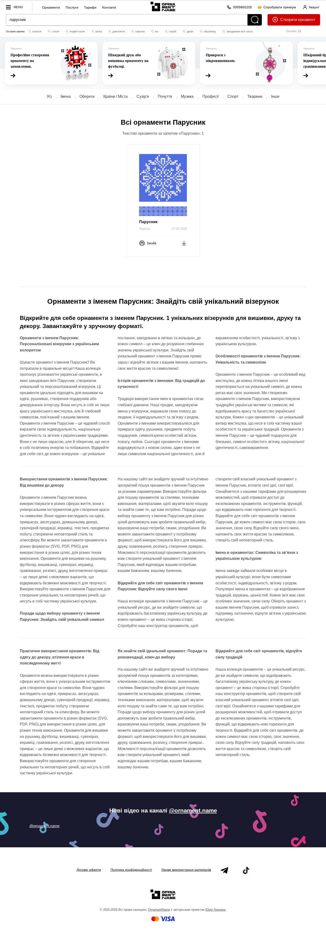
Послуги (72, 7)
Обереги (87, 96)
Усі (49, 96)
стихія (55, 31)
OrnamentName (159, 909)
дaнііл (189, 31)
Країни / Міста (115, 96)
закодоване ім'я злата (239, 31)
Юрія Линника (215, 909)
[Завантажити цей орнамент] (184, 243)
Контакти (109, 7)
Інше (275, 96)
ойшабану (209, 31)
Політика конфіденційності (131, 870)
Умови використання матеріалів (186, 870)
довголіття (118, 31)
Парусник (148, 222)
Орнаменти (51, 7)
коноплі (36, 31)
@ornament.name (193, 810)
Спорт (232, 96)
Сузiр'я (143, 96)
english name (77, 31)
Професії (210, 96)
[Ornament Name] (163, 6)
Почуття (165, 96)
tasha (98, 31)
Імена (66, 96)
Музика (187, 96)
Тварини (254, 96)
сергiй (172, 31)
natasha (140, 31)
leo (156, 31)
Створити (288, 20)
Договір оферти (89, 870)
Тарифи (90, 7)
